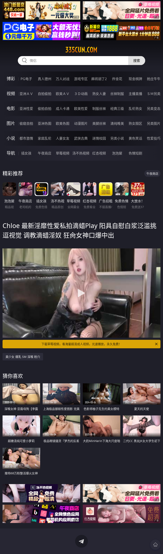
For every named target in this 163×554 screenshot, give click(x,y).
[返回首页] (155, 545)
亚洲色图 (44, 123)
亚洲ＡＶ (26, 93)
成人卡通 (62, 108)
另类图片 (153, 123)
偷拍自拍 (44, 108)
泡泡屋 (117, 153)
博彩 (11, 79)
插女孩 (26, 153)
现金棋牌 (135, 79)
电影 (11, 108)
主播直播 (135, 93)
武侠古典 (81, 138)
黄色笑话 (135, 138)
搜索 (136, 60)
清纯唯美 (117, 123)
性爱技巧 (153, 138)
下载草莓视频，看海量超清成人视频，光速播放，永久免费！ (81, 344)
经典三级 (117, 108)
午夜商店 (44, 153)
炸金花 (117, 79)
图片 (11, 123)
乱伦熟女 (135, 108)
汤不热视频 (80, 153)
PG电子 (26, 79)
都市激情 (26, 138)
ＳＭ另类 (153, 93)
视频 (11, 93)
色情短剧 (135, 153)
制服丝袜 (99, 108)
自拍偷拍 (44, 93)
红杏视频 (99, 153)
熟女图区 (135, 123)
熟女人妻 (99, 93)
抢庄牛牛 (153, 79)
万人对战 (62, 79)
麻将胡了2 (99, 79)
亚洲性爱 (26, 108)
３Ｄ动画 (81, 93)
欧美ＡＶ (62, 93)
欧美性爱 (81, 108)
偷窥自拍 (26, 123)
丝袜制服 (117, 93)
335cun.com (81, 49)
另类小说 (117, 138)
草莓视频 (62, 153)
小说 (11, 138)
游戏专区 (81, 79)
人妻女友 (62, 138)
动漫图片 (81, 123)
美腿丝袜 (99, 123)
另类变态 (153, 108)
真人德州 (44, 79)
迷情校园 (99, 138)
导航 (11, 153)
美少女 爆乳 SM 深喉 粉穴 (23, 357)
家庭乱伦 (44, 138)
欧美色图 (62, 123)
